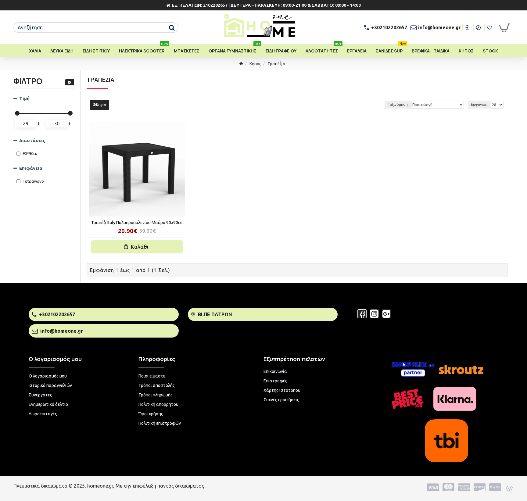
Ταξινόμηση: (398, 104)
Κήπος (255, 63)
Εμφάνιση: (479, 104)
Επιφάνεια (30, 168)
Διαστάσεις (32, 140)
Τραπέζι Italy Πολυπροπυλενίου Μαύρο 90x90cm (137, 222)
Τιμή (24, 98)
